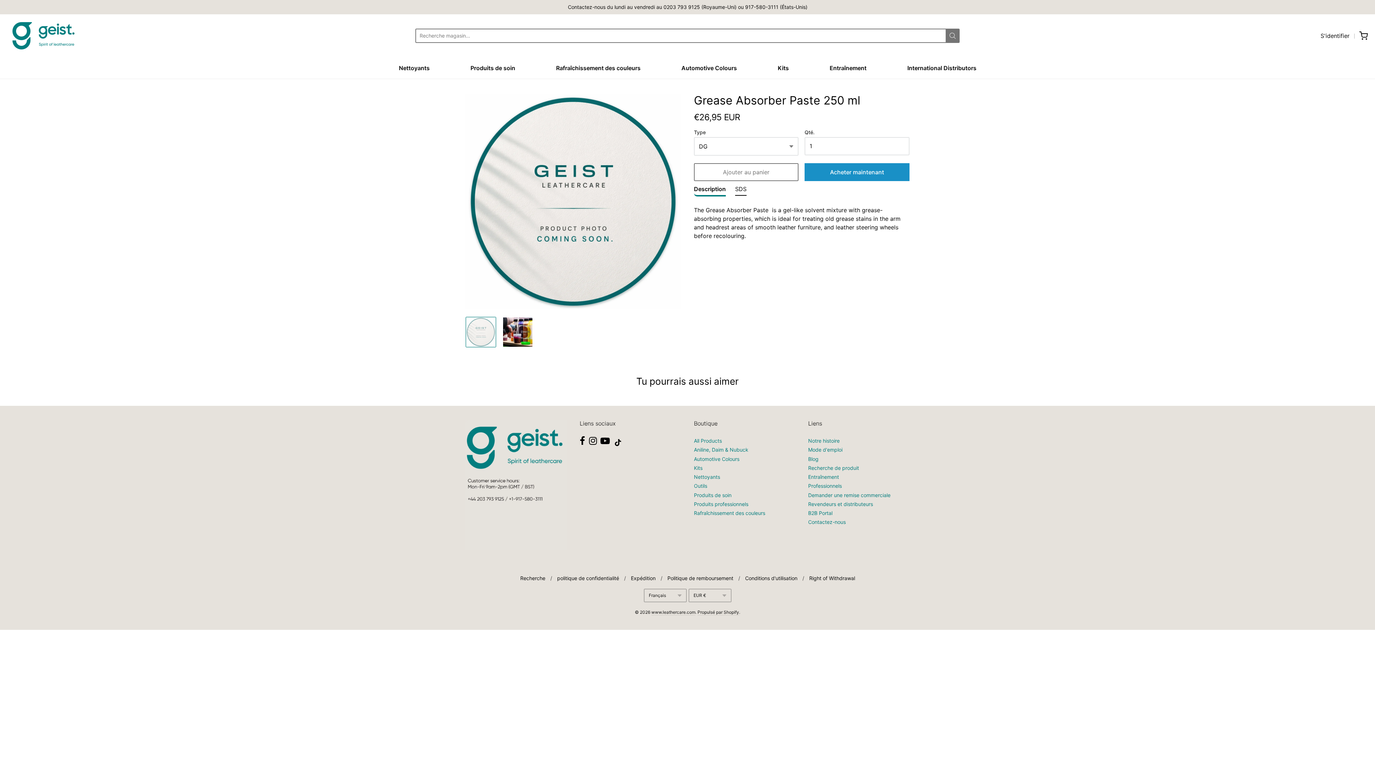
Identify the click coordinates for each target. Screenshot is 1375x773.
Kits (783, 68)
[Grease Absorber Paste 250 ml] (480, 332)
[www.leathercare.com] (43, 36)
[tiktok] (618, 442)
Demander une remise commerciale (849, 495)
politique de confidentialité (588, 578)
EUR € (700, 595)
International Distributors (941, 68)
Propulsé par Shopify (718, 612)
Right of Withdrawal (832, 578)
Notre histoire (824, 441)
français (657, 595)
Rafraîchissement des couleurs (598, 68)
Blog (813, 459)
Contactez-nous (827, 522)
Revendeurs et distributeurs (840, 504)
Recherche (532, 578)
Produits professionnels (721, 504)
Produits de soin (493, 68)
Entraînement (848, 68)
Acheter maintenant (857, 172)
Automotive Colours (709, 68)
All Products (708, 441)
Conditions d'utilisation (771, 578)
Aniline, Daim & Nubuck (721, 450)
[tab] (710, 190)
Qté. (810, 132)
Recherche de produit (833, 468)
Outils (700, 486)
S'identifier (1335, 35)
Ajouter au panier (746, 172)
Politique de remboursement (700, 578)
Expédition (643, 578)
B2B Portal (820, 513)
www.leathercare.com (673, 612)
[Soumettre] (953, 36)
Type (700, 132)
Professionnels (825, 486)
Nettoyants (414, 68)
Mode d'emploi (825, 450)
